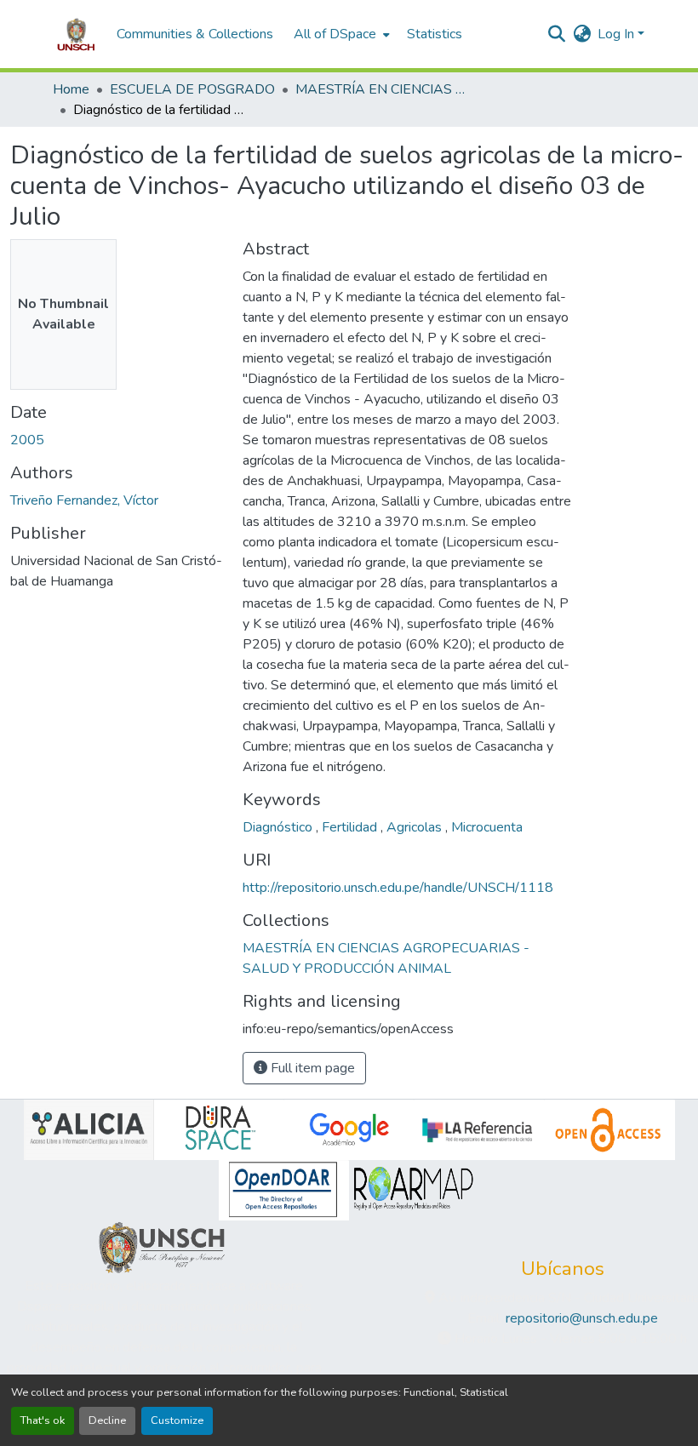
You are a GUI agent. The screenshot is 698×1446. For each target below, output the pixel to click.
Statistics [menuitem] (434, 34)
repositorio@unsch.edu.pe (582, 1318)
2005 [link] (27, 440)
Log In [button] (618, 34)
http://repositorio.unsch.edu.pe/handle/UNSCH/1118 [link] (398, 887)
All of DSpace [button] (335, 34)
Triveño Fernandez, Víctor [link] (84, 500)
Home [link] (71, 89)
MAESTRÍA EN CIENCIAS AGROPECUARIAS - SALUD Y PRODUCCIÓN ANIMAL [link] (380, 89)
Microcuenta (487, 827)
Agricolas (415, 827)
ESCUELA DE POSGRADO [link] (192, 89)
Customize (177, 1420)
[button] (76, 34)
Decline (107, 1420)
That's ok (42, 1420)
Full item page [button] (311, 1068)
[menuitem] (340, 34)
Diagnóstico (279, 827)
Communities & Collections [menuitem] (195, 34)
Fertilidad (351, 827)
